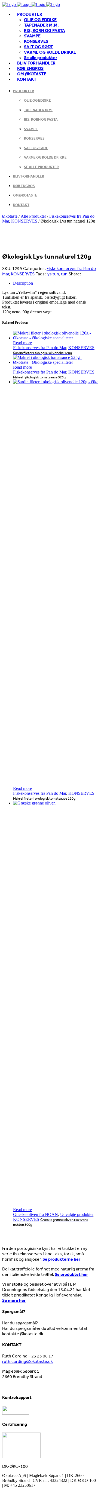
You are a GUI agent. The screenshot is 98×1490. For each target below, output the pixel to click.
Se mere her (14, 1300)
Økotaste (9, 216)
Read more (22, 342)
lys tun (53, 273)
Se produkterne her (61, 1259)
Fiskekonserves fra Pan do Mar (39, 347)
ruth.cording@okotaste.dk (27, 1361)
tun (64, 273)
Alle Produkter (33, 216)
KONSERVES (24, 221)
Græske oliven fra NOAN (35, 1214)
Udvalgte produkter (76, 1214)
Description (23, 283)
